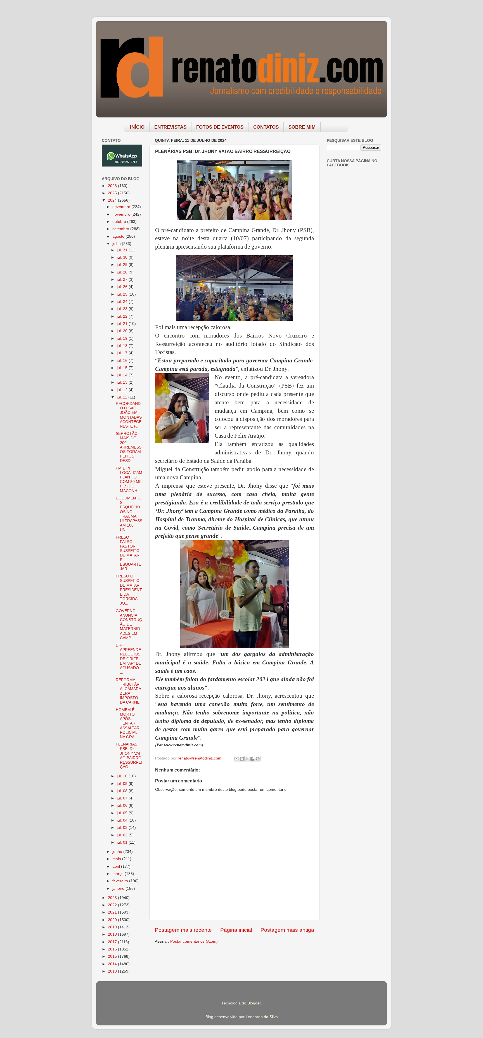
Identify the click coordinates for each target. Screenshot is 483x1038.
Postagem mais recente (183, 930)
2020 (113, 920)
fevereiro (120, 881)
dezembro (121, 207)
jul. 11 (122, 397)
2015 (113, 956)
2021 (113, 912)
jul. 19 (123, 338)
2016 (113, 949)
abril (116, 866)
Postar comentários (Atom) (194, 941)
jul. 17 (123, 353)
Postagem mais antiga (287, 930)
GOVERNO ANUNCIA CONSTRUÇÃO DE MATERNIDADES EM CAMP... (129, 624)
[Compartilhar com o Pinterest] (258, 758)
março (118, 874)
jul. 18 (123, 346)
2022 (113, 905)
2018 (113, 934)
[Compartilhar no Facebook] (252, 758)
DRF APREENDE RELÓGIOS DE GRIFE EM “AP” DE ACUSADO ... (128, 658)
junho (117, 852)
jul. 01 (123, 842)
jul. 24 (123, 301)
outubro (119, 222)
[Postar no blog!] (242, 758)
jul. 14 (123, 375)
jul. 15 (123, 368)
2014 (113, 964)
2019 (113, 927)
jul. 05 (123, 813)
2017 (113, 942)
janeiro (119, 888)
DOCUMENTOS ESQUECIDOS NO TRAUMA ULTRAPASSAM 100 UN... (129, 514)
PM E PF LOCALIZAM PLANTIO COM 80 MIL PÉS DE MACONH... (129, 479)
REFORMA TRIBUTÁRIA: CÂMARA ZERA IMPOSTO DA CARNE (128, 691)
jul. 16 (123, 360)
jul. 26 (123, 287)
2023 (113, 898)
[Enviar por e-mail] (236, 758)
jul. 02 (123, 835)
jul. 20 (123, 331)
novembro (121, 214)
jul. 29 (123, 265)
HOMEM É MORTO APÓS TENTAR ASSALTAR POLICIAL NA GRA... (127, 723)
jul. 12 (123, 390)
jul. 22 (123, 316)
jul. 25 (123, 294)
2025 (113, 193)
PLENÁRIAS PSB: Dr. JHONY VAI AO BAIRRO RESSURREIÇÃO (129, 755)
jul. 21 (123, 324)
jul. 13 (123, 382)
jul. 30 (123, 257)
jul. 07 (123, 798)
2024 (113, 200)
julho (117, 244)
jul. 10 (123, 776)
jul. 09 (123, 784)
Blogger (254, 1003)
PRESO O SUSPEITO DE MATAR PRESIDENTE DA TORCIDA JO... (129, 589)
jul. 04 (123, 820)
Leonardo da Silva (262, 1017)
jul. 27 (123, 279)
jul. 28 (123, 272)
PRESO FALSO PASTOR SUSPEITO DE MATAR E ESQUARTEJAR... (128, 553)
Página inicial (236, 930)
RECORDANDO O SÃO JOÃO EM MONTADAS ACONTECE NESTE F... (129, 415)
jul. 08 (123, 791)
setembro (121, 229)
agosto (119, 236)
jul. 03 (123, 827)
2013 (113, 971)
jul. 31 (123, 250)
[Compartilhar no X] (247, 758)
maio (117, 859)
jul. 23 (123, 309)
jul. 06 (123, 805)
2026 (113, 186)
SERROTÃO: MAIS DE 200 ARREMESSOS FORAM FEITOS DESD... (128, 447)
